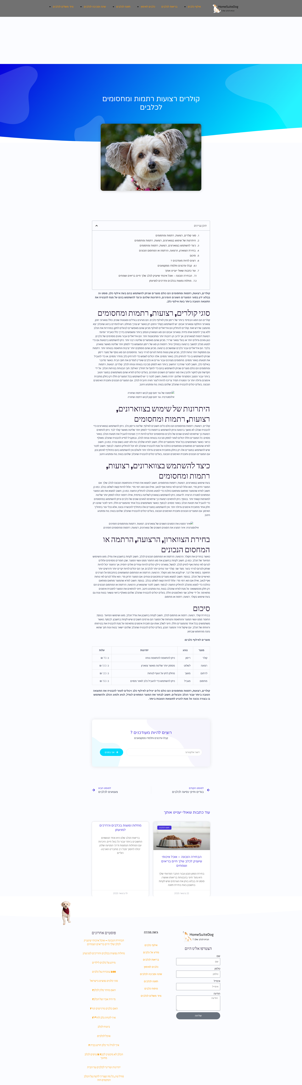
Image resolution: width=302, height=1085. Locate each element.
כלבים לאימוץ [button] (148, 6)
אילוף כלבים (151, 945)
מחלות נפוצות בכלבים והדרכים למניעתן (170, 280)
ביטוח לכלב (104, 1026)
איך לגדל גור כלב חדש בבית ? (103, 1045)
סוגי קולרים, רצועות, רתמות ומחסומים (176, 235)
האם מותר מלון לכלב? (104, 990)
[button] (96, 225)
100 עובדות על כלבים (104, 971)
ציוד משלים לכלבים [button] (63, 6)
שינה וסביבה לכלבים (151, 974)
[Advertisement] (151, 40)
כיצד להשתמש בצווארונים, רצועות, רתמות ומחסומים (168, 245)
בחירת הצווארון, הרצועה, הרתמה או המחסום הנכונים (167, 250)
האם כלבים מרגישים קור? (104, 1008)
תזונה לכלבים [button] (123, 6)
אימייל (217, 981)
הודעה (217, 993)
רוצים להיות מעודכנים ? (183, 260)
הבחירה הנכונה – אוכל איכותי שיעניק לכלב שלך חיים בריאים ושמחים (155, 275)
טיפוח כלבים (151, 988)
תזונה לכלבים (151, 981)
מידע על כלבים (151, 952)
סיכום (193, 255)
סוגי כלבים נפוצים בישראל (104, 980)
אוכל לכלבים (104, 1035)
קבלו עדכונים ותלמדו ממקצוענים (175, 265)
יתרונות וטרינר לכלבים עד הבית (104, 1067)
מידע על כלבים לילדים (104, 962)
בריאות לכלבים (169, 6)
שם (218, 956)
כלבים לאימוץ (151, 966)
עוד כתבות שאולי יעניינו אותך (180, 270)
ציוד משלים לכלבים (151, 995)
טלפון (217, 968)
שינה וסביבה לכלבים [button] (95, 6)
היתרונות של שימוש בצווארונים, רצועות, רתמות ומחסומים (165, 240)
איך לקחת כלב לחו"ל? (104, 1017)
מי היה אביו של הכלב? (104, 999)
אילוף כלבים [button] (194, 6)
